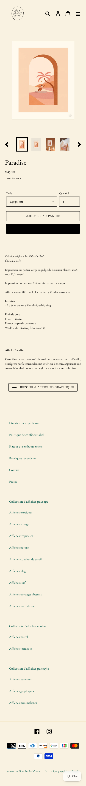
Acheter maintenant (43, 228)
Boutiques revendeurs (22, 458)
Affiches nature (19, 547)
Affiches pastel (18, 637)
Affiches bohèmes (20, 679)
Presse (13, 482)
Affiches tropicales (21, 536)
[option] (22, 144)
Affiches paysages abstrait (25, 594)
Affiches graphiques (21, 691)
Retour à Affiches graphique (46, 387)
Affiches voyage (19, 524)
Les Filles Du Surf (24, 771)
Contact (14, 470)
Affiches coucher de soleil (25, 559)
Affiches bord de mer (22, 606)
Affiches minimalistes (23, 703)
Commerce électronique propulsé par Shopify (56, 771)
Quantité (64, 193)
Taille (9, 193)
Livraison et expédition (24, 423)
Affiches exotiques (21, 512)
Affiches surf (17, 583)
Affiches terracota (20, 649)
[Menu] (78, 13)
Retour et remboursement (25, 446)
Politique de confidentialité (26, 435)
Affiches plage (18, 571)
